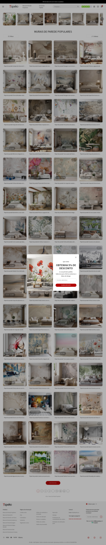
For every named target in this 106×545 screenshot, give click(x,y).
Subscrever (66, 285)
